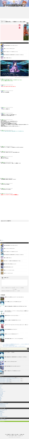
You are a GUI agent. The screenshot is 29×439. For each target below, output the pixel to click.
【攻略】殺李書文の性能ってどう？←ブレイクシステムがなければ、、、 (14, 338)
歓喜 (0, 399)
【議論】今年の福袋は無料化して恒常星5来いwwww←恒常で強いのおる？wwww (16, 306)
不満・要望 (1, 394)
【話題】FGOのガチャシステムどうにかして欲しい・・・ (12, 315)
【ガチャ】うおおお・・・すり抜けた (9, 352)
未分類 (1, 398)
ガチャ (2, 240)
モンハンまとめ (2, 410)
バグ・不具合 (1, 393)
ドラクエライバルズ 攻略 (3, 409)
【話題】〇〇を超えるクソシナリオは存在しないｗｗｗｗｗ (12, 370)
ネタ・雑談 (1, 392)
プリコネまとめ (2, 412)
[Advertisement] (14, 12)
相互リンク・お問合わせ (3, 419)
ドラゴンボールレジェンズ (3, 416)
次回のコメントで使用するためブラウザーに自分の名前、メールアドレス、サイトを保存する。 (13, 287)
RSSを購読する (3, 421)
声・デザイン (1, 396)
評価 (0, 400)
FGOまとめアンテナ (3, 404)
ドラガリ (1, 415)
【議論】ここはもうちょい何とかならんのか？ (10, 361)
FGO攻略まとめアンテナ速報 (4, 403)
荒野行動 (1, 411)
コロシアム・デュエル (2, 391)
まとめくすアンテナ (2, 405)
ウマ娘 (1, 413)
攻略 (0, 397)
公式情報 (1, 395)
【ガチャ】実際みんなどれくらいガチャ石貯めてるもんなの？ (13, 301)
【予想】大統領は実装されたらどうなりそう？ (11, 329)
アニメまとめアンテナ (3, 406)
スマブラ (1, 414)
